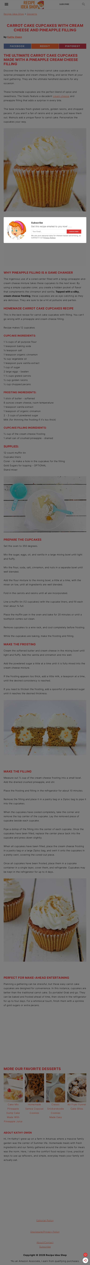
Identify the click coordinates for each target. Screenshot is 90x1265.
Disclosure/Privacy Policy (45, 1231)
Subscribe (45, 1246)
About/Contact (45, 1242)
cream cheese (61, 96)
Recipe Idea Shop (14, 13)
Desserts (32, 13)
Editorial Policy (45, 1220)
